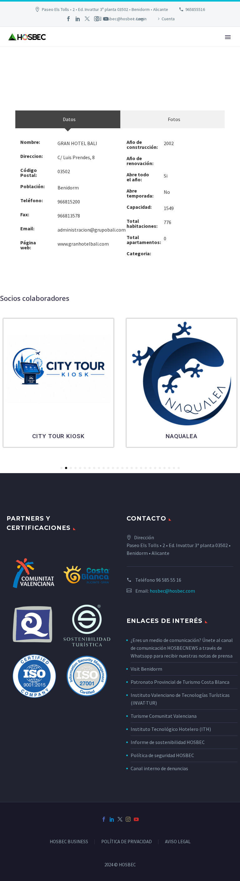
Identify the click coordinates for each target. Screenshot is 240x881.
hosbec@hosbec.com (172, 591)
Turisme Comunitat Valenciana (164, 716)
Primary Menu (227, 37)
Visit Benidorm (146, 669)
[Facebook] (68, 18)
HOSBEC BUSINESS (69, 841)
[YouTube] (106, 18)
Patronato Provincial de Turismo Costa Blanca (180, 682)
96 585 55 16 (168, 580)
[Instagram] (96, 18)
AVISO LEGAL (178, 841)
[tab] (67, 119)
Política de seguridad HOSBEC (162, 755)
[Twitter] (87, 18)
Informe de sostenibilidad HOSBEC (168, 742)
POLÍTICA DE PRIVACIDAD (126, 841)
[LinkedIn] (77, 18)
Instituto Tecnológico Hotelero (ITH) (171, 729)
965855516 (195, 9)
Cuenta (168, 19)
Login (142, 19)
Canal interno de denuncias (159, 768)
